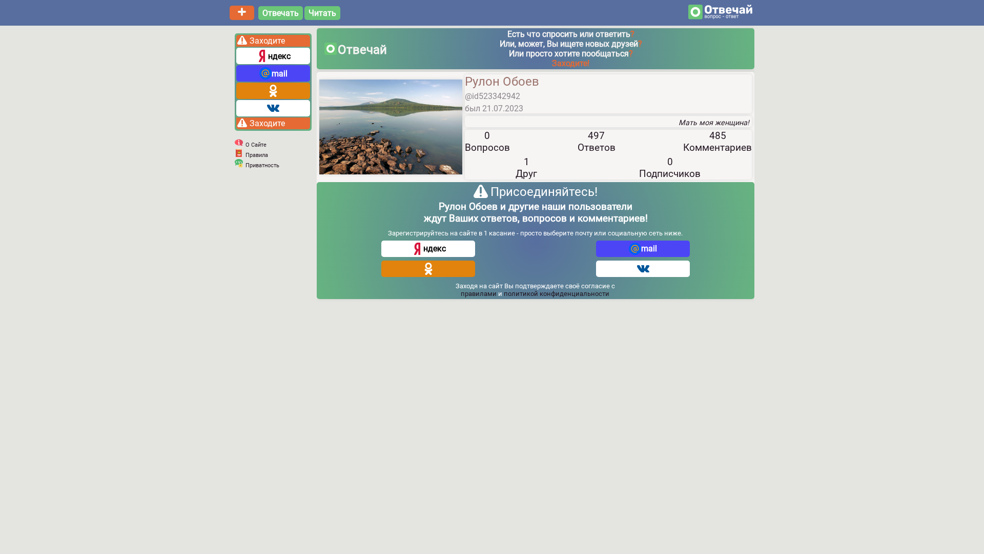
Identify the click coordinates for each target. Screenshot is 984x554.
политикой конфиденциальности (556, 294)
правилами (479, 294)
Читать (322, 13)
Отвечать (280, 13)
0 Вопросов (487, 141)
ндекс (279, 56)
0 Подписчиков (670, 168)
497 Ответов (597, 141)
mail (280, 73)
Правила (256, 155)
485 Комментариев (717, 141)
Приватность (262, 165)
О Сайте (255, 145)
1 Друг (526, 168)
